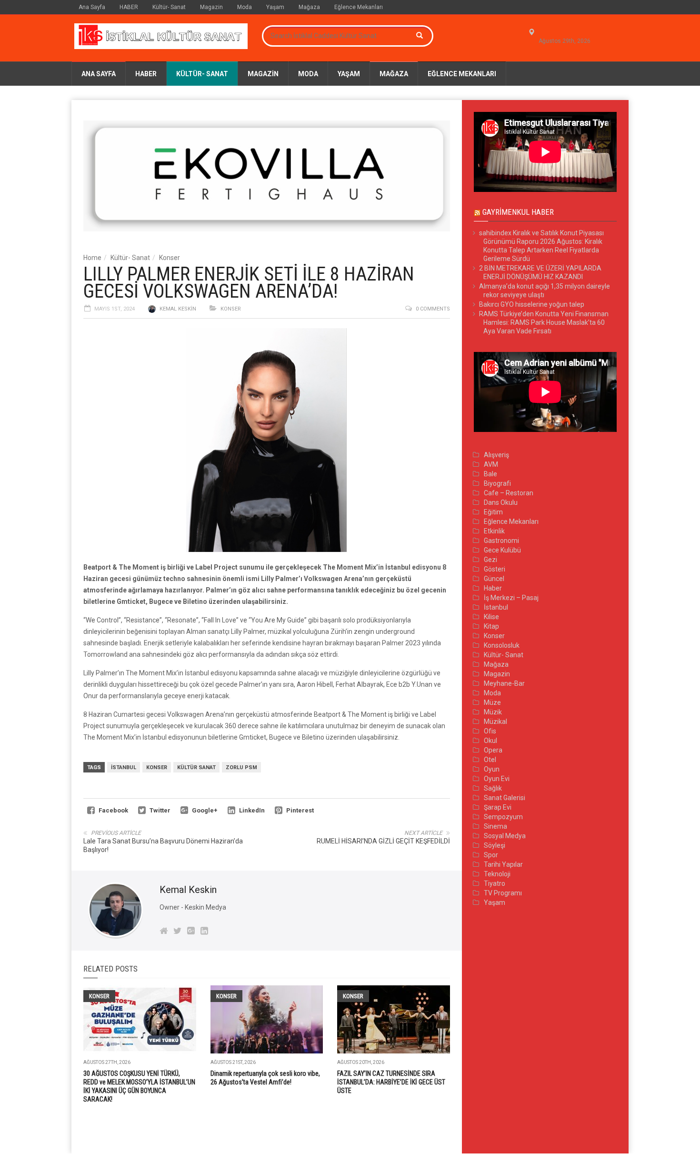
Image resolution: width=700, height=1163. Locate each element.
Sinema (495, 826)
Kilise (491, 617)
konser (156, 767)
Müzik (493, 712)
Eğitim (493, 512)
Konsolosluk (502, 645)
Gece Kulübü (502, 550)
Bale (490, 474)
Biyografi (497, 483)
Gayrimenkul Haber (518, 212)
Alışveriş (496, 455)
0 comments (433, 309)
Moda (244, 7)
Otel (490, 759)
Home (92, 257)
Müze (492, 702)
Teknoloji (497, 874)
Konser (169, 257)
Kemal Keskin (178, 309)
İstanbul (123, 767)
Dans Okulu (501, 502)
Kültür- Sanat (169, 7)
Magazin (211, 7)
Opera (493, 750)
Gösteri (494, 569)
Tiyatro (494, 883)
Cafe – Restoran (508, 493)
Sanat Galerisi (504, 798)
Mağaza (309, 7)
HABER (129, 7)
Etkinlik (494, 531)
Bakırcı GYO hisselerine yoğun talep (531, 304)
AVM (491, 464)
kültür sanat (196, 767)
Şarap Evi (497, 807)
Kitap (491, 626)
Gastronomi (501, 540)
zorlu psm (241, 767)
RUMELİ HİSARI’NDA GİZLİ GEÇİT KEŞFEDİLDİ (383, 841)
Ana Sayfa (92, 7)
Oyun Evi (497, 778)
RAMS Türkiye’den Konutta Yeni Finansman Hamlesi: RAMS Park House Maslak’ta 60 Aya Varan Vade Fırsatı (544, 322)
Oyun (492, 769)
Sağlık (493, 788)
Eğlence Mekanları (358, 7)
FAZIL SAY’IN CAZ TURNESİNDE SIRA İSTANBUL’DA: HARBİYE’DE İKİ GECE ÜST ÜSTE (391, 1082)
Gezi (490, 559)
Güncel (494, 578)
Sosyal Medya (505, 836)
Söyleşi (494, 845)
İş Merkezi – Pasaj (511, 598)
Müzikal (495, 721)
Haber (493, 588)
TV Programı (503, 893)
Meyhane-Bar (504, 683)
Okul (490, 740)
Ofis (490, 731)
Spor (491, 855)
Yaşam (275, 7)
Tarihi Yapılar (503, 864)
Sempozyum (503, 817)
